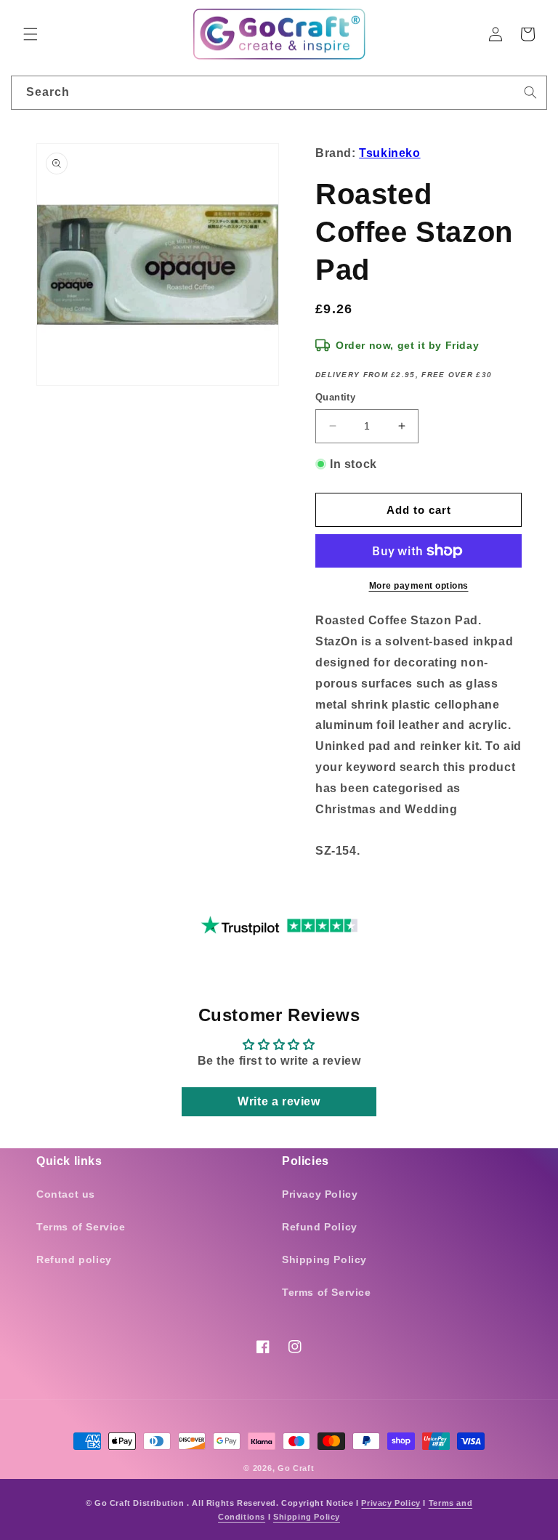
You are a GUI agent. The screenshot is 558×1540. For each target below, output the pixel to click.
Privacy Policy (319, 1194)
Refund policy (74, 1259)
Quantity (335, 397)
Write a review (279, 1101)
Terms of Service (81, 1227)
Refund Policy (319, 1227)
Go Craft (296, 1468)
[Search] (530, 92)
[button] (30, 34)
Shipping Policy (324, 1259)
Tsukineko (389, 153)
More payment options (419, 586)
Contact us (65, 1194)
